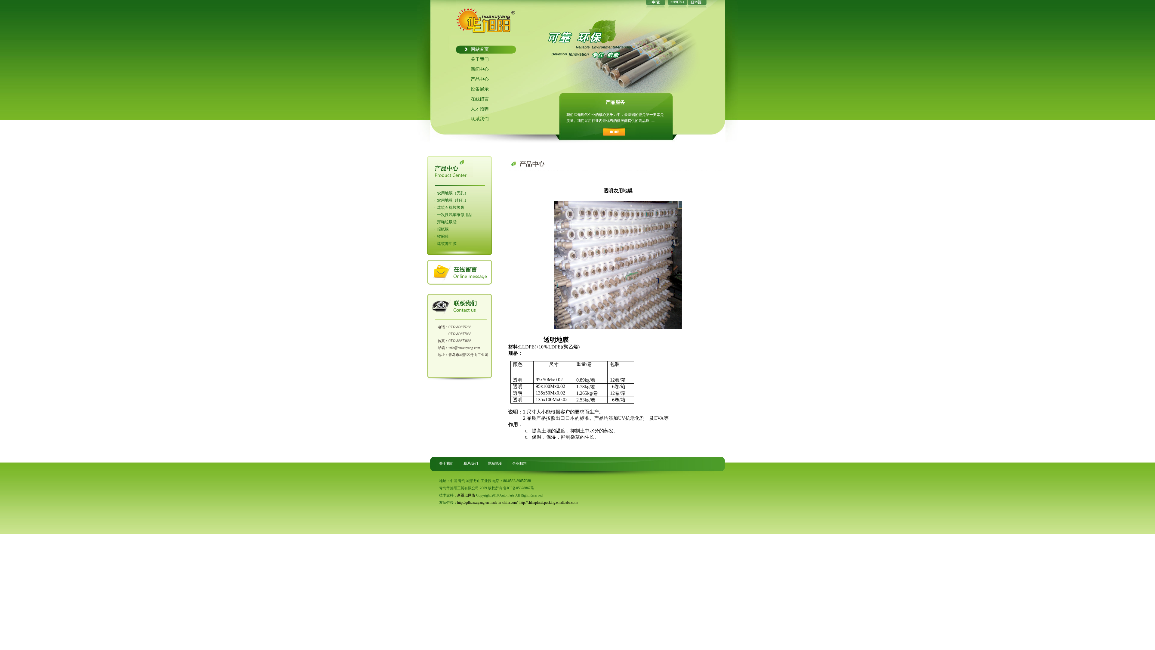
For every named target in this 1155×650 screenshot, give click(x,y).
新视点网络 (466, 495)
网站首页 (480, 49)
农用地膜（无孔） (452, 193)
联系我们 (480, 118)
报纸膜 (443, 229)
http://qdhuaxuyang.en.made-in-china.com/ (487, 502)
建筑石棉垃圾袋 (450, 207)
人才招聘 (480, 109)
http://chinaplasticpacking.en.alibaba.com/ (548, 502)
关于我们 (480, 59)
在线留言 (480, 99)
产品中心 (480, 79)
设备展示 (480, 89)
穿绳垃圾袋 (447, 222)
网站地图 (495, 463)
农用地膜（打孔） (452, 200)
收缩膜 (443, 236)
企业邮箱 (519, 463)
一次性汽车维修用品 (454, 214)
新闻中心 (480, 69)
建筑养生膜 (447, 243)
